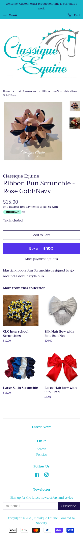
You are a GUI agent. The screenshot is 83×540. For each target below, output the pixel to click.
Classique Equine (46, 518)
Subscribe (69, 506)
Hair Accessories (26, 91)
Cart (76, 15)
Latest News (41, 427)
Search (41, 449)
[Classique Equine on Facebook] (37, 475)
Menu (12, 15)
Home (6, 91)
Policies (41, 454)
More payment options (41, 258)
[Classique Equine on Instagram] (46, 475)
